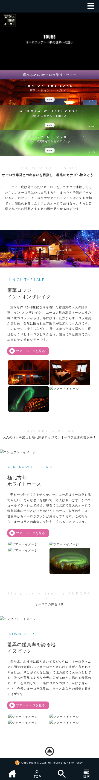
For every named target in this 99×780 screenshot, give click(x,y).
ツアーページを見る (30, 351)
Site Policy (76, 762)
